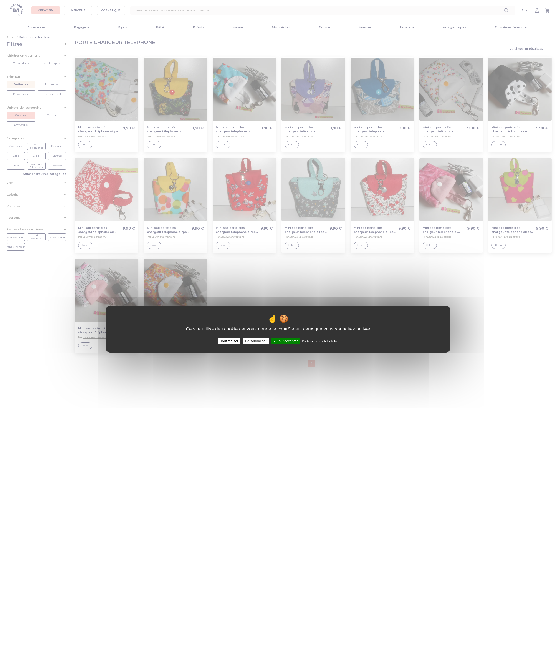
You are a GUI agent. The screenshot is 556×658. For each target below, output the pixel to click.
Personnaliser (255, 341)
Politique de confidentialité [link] (320, 341)
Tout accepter (287, 341)
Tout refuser (229, 341)
